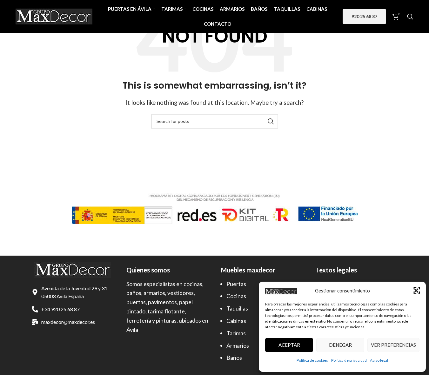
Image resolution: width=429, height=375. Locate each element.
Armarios (237, 345)
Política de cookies (312, 360)
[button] (416, 290)
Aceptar (289, 345)
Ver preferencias (393, 345)
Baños (234, 357)
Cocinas (236, 295)
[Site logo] (54, 15)
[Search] (410, 16)
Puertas (236, 283)
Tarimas (236, 333)
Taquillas (237, 308)
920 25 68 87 (364, 16)
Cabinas (236, 320)
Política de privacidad (349, 360)
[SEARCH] (271, 121)
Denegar (340, 345)
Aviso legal (379, 360)
